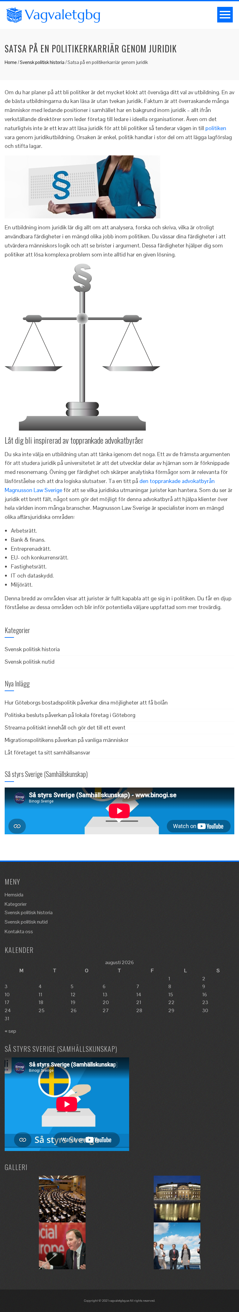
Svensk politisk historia (42, 62)
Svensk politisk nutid (29, 661)
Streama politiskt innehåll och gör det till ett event (65, 727)
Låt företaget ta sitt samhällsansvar (47, 752)
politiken (215, 128)
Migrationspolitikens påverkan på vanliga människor (67, 740)
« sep (10, 1031)
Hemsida (14, 894)
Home (11, 62)
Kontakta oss (19, 931)
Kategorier (16, 904)
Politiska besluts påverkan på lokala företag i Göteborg (70, 715)
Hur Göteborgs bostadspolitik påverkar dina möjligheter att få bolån (86, 702)
